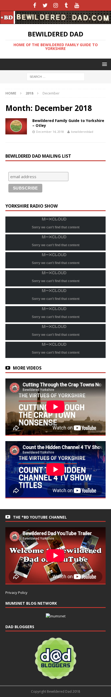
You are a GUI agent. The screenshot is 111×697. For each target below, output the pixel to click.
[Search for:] (56, 76)
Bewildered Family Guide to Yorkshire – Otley (68, 123)
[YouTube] (76, 5)
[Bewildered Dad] (55, 20)
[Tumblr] (66, 5)
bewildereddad (82, 132)
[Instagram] (55, 5)
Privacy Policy (16, 592)
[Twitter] (45, 5)
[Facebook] (34, 5)
